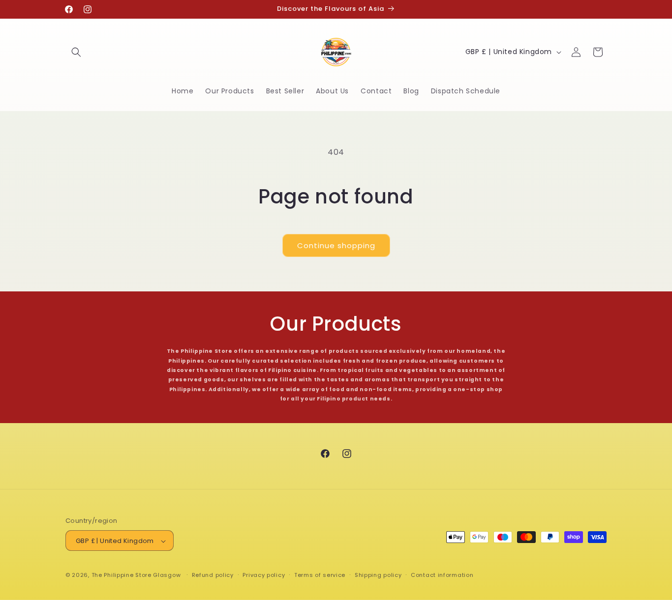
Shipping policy (378, 575)
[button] (76, 52)
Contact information (442, 575)
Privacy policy (264, 575)
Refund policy (213, 575)
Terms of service (319, 575)
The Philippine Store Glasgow (136, 575)
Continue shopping (336, 245)
